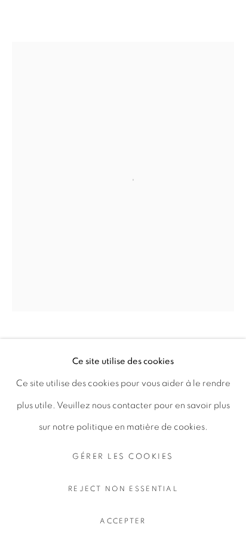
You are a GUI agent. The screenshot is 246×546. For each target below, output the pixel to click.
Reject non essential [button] (123, 489)
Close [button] (225, 27)
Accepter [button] (123, 521)
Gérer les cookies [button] (123, 457)
